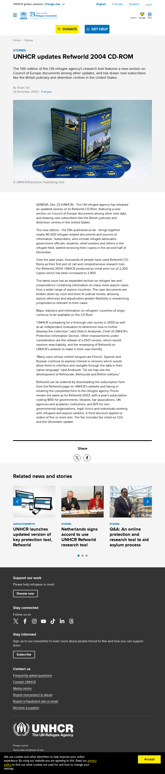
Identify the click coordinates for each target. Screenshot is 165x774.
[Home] (33, 15)
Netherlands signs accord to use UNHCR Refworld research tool (79, 537)
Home (17, 40)
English (101, 4)
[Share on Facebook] (87, 457)
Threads (71, 621)
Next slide (147, 501)
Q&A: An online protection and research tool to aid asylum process (129, 537)
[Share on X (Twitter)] (76, 457)
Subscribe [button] (24, 654)
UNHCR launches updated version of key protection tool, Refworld (32, 537)
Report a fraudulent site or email (35, 701)
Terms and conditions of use (28, 750)
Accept (149, 759)
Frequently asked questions (32, 675)
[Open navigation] (15, 15)
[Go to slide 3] (88, 557)
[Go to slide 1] (79, 557)
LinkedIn (62, 621)
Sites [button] (149, 17)
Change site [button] (52, 4)
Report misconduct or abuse (33, 695)
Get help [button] (99, 29)
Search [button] (134, 17)
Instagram (34, 621)
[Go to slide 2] (83, 557)
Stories (29, 40)
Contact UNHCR (24, 682)
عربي (148, 4)
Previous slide (17, 501)
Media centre (22, 688)
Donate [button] (142, 17)
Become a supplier (26, 708)
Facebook (25, 621)
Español (134, 4)
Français (117, 4)
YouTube (43, 621)
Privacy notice (20, 745)
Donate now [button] (25, 593)
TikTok (52, 621)
